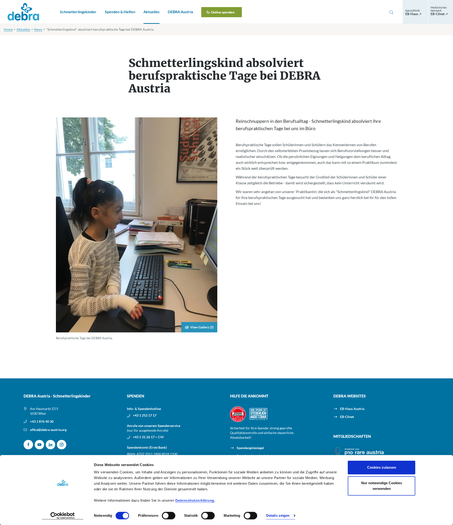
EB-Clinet (347, 417)
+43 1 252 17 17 (144, 415)
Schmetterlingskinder (78, 11)
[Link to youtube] (39, 444)
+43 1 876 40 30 (42, 421)
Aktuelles (151, 11)
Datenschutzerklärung (194, 500)
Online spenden (223, 12)
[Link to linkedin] (50, 444)
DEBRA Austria (180, 11)
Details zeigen (277, 516)
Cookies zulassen (381, 467)
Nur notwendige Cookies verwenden (381, 486)
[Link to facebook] (28, 444)
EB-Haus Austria (352, 409)
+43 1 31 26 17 (144, 437)
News (38, 29)
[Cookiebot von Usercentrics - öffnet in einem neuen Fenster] (62, 515)
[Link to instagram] (61, 444)
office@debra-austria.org (48, 430)
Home (8, 29)
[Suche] (391, 12)
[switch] (168, 515)
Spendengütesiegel (250, 448)
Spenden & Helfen (120, 11)
